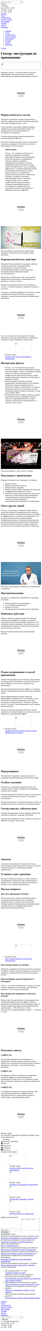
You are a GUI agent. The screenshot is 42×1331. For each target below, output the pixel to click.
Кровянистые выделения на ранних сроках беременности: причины (21, 732)
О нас (3, 16)
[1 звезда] (4, 1135)
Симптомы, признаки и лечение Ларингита (17, 1242)
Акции (3, 25)
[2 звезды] (12, 1135)
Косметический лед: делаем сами (21, 1214)
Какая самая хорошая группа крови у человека (18, 1265)
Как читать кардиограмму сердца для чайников (18, 1250)
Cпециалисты (6, 18)
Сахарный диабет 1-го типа (15, 1273)
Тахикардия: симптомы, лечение (21, 1199)
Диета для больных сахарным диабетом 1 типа (22, 1284)
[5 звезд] (35, 1135)
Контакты (4, 27)
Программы (5, 21)
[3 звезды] (20, 1135)
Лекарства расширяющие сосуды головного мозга (19, 1238)
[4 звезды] (28, 1135)
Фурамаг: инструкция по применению (23, 1184)
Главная (4, 14)
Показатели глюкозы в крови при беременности (18, 1253)
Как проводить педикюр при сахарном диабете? (23, 1298)
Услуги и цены (6, 19)
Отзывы (4, 23)
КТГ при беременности (9, 1246)
